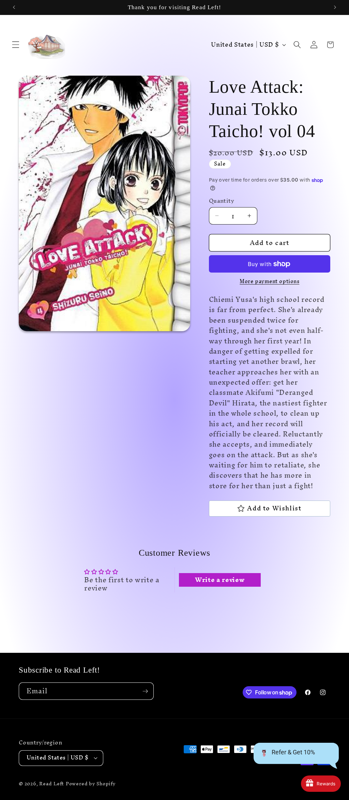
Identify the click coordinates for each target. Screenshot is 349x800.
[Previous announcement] (13, 7)
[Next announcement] (335, 7)
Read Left (51, 783)
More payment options (269, 281)
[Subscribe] (145, 691)
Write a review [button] (219, 580)
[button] (15, 44)
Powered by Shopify (91, 783)
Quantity (221, 201)
